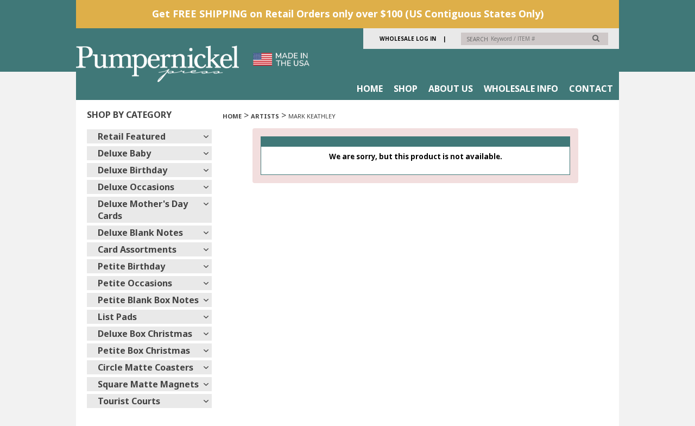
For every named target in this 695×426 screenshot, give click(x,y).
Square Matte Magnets (148, 384)
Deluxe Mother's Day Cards (143, 210)
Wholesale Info (521, 89)
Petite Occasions (135, 283)
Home (370, 89)
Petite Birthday (131, 266)
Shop (406, 89)
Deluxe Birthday (132, 170)
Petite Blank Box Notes (148, 300)
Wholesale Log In (408, 38)
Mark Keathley (312, 116)
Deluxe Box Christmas (145, 334)
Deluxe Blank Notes (140, 233)
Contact (591, 89)
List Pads (117, 317)
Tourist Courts (129, 401)
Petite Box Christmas (144, 350)
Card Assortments (137, 249)
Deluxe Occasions (136, 187)
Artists (265, 116)
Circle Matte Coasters (145, 367)
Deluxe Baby (124, 153)
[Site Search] (596, 38)
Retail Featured (132, 136)
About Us (450, 89)
